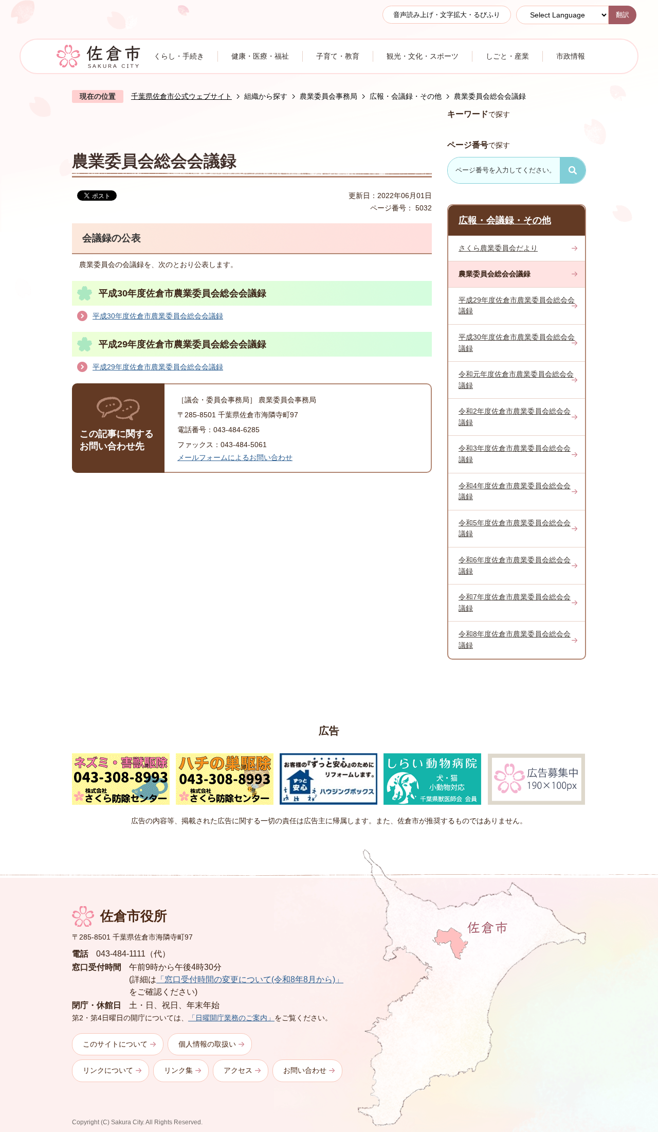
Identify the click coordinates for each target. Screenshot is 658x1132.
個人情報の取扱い (207, 1044)
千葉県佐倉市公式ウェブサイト (181, 96)
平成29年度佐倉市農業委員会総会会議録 (158, 367)
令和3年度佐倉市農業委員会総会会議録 (515, 454)
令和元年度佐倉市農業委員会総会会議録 (516, 380)
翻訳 (622, 15)
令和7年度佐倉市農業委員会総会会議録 (515, 602)
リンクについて (108, 1070)
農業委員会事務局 (328, 96)
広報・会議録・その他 (406, 96)
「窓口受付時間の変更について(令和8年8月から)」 (249, 979)
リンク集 (178, 1070)
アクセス (238, 1070)
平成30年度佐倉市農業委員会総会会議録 (158, 316)
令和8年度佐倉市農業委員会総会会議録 (515, 639)
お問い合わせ (304, 1070)
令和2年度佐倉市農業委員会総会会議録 (515, 417)
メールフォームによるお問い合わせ (235, 457)
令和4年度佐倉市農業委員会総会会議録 (515, 491)
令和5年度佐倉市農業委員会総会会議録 (515, 528)
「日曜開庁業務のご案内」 (231, 1018)
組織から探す (265, 96)
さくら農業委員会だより (498, 248)
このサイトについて (115, 1044)
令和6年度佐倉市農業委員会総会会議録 (515, 565)
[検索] (573, 170)
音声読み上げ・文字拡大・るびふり (446, 15)
